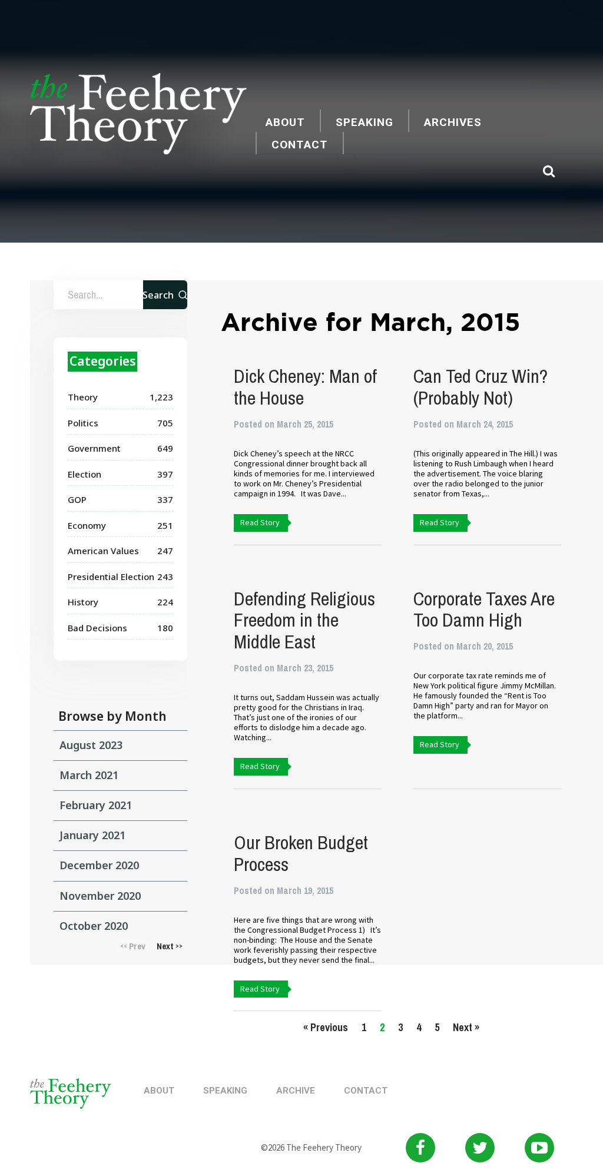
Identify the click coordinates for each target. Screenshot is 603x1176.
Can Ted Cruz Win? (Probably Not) (480, 386)
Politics (83, 423)
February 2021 (95, 805)
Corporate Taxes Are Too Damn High (484, 609)
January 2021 (92, 835)
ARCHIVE (295, 1090)
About (285, 122)
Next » (466, 1027)
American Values (103, 550)
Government (94, 448)
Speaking (364, 122)
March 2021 (88, 775)
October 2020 (93, 926)
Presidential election (111, 576)
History (83, 602)
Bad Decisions (97, 628)
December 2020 (99, 865)
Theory (83, 397)
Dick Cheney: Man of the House (305, 386)
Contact (299, 144)
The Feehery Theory (138, 115)
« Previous (325, 1027)
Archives (453, 122)
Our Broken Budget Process (301, 853)
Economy (87, 525)
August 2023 (90, 745)
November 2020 (100, 896)
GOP (77, 499)
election (84, 474)
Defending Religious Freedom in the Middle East (304, 620)
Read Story (260, 522)
